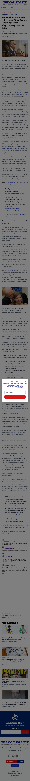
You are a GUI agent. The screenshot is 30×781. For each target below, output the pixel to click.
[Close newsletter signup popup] (25, 381)
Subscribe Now (15, 397)
